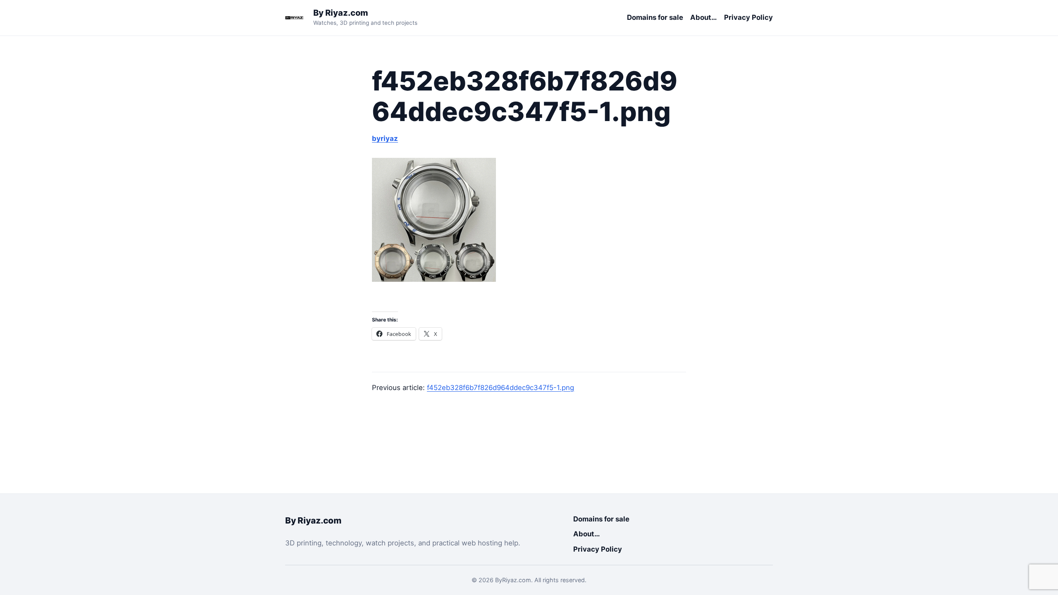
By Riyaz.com (340, 13)
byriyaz (385, 138)
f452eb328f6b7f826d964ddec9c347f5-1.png (500, 387)
